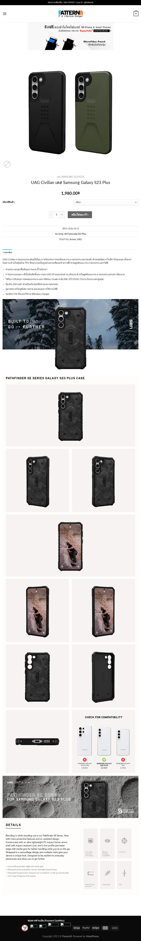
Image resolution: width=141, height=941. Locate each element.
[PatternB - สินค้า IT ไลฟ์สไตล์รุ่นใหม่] (70, 13)
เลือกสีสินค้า (8, 202)
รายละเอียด (7, 252)
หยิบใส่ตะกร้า (80, 214)
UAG (79, 239)
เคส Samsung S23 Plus (70, 177)
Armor (73, 239)
